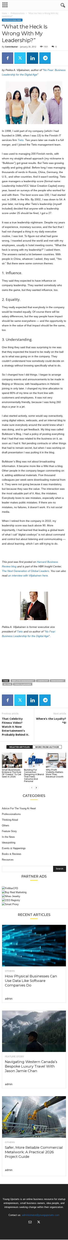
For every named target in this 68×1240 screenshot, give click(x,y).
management (57, 680)
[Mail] (30, 1222)
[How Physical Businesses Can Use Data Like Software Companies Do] (34, 945)
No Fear (7, 684)
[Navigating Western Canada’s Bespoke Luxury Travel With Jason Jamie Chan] (34, 1031)
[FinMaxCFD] (34, 888)
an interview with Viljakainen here (28, 575)
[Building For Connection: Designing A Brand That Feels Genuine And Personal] (34, 760)
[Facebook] (7, 58)
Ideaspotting (8, 842)
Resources (8, 859)
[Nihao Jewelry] (34, 896)
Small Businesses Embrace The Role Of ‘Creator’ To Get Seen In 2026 (11, 773)
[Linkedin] (32, 58)
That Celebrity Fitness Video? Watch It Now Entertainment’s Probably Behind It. (15, 726)
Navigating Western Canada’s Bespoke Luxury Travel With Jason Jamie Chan (31, 1066)
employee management (23, 680)
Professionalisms (18, 13)
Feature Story (9, 831)
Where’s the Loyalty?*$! (51, 720)
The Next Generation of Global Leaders (25, 570)
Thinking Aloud (10, 819)
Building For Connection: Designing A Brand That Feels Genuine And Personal (34, 775)
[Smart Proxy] (34, 904)
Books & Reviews (11, 854)
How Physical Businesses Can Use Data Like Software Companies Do (31, 980)
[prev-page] (32, 788)
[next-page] (36, 788)
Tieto (21, 140)
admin (8, 998)
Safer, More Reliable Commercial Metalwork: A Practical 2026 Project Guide (34, 1152)
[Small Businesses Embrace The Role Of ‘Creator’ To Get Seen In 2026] (12, 760)
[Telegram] (45, 58)
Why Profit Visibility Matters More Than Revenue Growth (54, 773)
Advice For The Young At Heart (19, 808)
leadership (42, 680)
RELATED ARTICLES (19, 747)
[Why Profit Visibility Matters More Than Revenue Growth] (56, 760)
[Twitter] (20, 58)
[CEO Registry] (34, 900)
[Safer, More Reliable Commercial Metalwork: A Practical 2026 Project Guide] (34, 1117)
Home (4, 13)
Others (5, 825)
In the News (8, 836)
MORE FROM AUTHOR (47, 747)
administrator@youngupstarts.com (41, 1215)
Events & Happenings (14, 848)
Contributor (11, 46)
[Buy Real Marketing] (34, 892)
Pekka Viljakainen (22, 684)
